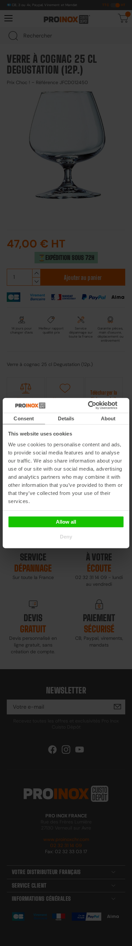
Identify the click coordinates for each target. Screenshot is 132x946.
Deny (66, 536)
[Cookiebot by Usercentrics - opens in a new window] (98, 405)
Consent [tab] (24, 418)
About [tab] (108, 418)
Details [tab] (66, 418)
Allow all (66, 522)
